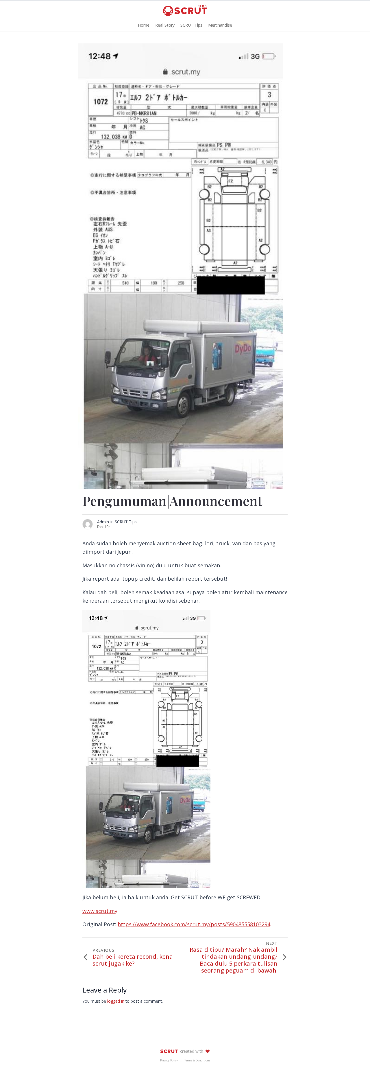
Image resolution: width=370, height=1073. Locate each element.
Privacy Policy (169, 1060)
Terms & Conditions (197, 1060)
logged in (115, 1001)
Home (143, 25)
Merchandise (220, 25)
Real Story (165, 25)
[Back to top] (355, 1058)
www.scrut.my (99, 910)
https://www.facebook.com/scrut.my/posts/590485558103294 (194, 924)
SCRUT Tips (191, 25)
